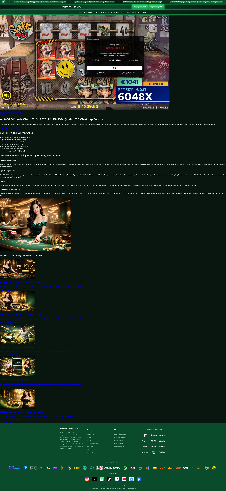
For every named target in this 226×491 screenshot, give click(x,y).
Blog (96, 12)
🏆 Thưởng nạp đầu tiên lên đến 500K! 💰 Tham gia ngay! (82, 2)
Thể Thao (103, 12)
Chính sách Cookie (120, 488)
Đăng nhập (90, 446)
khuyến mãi (135, 12)
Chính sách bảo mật (96, 488)
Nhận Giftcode (13, 128)
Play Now (3, 114)
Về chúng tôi (90, 434)
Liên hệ (89, 437)
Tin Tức (144, 12)
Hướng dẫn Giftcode (120, 434)
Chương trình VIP (119, 446)
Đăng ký (89, 449)
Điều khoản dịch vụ (108, 488)
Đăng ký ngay (4, 128)
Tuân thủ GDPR (131, 488)
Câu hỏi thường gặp (92, 443)
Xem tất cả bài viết (5, 422)
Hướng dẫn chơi (118, 443)
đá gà (128, 12)
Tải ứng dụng (91, 452)
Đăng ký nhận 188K (140, 7)
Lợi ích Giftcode (118, 440)
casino (116, 12)
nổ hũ (122, 12)
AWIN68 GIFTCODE (71, 7)
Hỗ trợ (89, 440)
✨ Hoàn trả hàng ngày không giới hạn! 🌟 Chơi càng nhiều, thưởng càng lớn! (136, 2)
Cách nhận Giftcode (119, 437)
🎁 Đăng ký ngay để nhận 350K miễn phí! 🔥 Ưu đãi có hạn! (34, 2)
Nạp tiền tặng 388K (156, 7)
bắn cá (110, 12)
